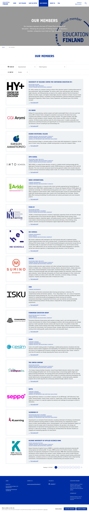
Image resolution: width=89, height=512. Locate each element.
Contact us (79, 2)
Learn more (45, 509)
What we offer (33, 3)
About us (52, 3)
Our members (43, 3)
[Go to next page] (81, 467)
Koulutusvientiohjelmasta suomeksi (11, 490)
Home (14, 3)
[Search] (85, 3)
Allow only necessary (69, 508)
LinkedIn (52, 484)
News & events (78, 4)
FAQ (59, 3)
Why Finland (22, 3)
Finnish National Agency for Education (12, 487)
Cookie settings (58, 508)
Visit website (34, 102)
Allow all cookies (82, 508)
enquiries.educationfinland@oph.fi (33, 484)
